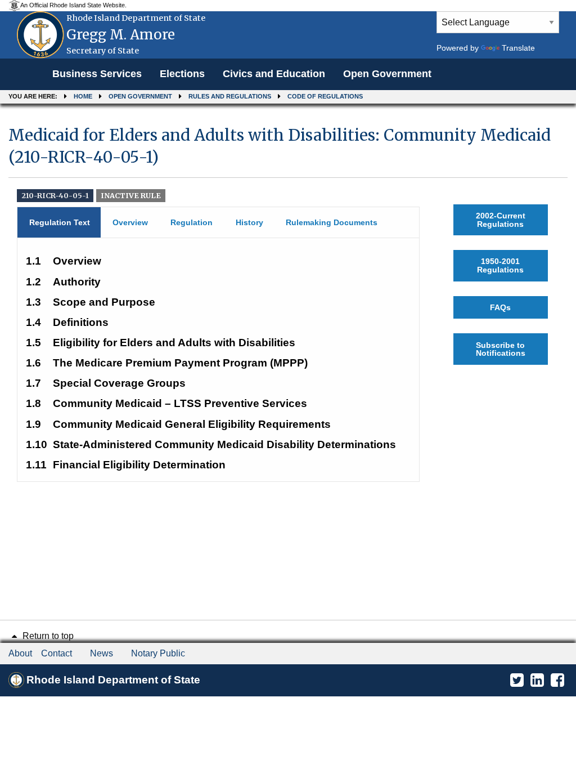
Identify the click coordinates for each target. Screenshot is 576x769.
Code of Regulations (325, 96)
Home (83, 96)
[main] (288, 298)
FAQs (500, 307)
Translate (518, 47)
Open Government (387, 73)
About (20, 653)
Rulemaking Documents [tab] (331, 222)
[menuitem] (97, 74)
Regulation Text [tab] (59, 222)
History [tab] (249, 222)
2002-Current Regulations (500, 219)
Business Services (97, 73)
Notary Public (158, 653)
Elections (182, 73)
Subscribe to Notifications (500, 349)
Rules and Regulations (229, 96)
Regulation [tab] (191, 222)
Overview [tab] (130, 222)
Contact (56, 653)
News (101, 653)
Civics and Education (274, 73)
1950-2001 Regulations (500, 265)
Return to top (47, 636)
